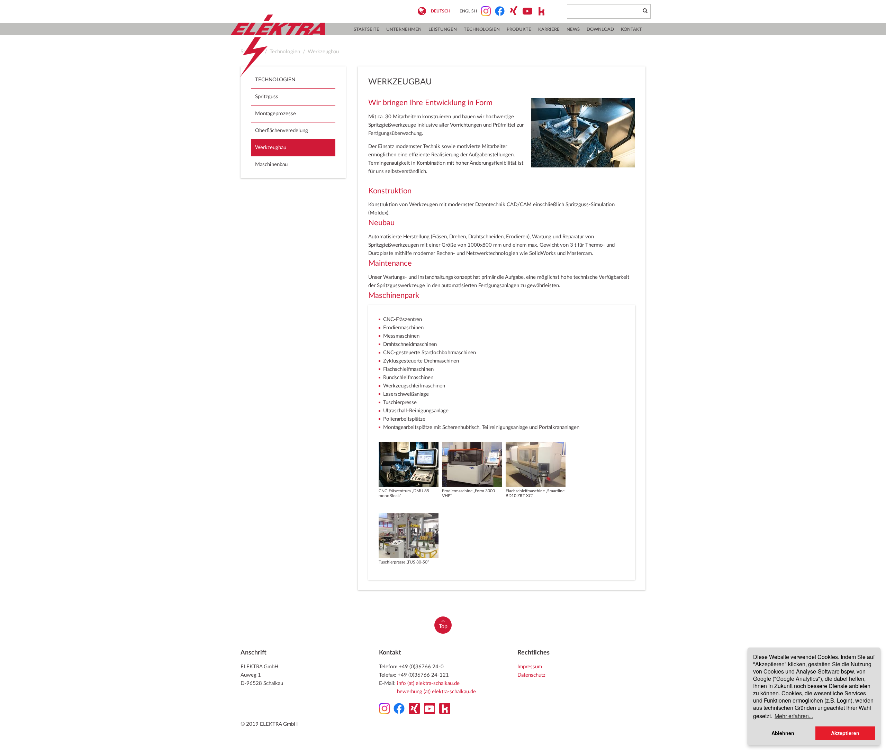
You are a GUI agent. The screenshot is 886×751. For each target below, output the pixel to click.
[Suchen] (645, 11)
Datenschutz (531, 675)
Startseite (366, 29)
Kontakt (631, 29)
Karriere (549, 29)
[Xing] (511, 11)
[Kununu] (539, 11)
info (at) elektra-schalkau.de (428, 683)
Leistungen (442, 29)
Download (600, 29)
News (573, 29)
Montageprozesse (275, 113)
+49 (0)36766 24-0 (421, 666)
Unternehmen (404, 29)
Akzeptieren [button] (845, 733)
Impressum (529, 666)
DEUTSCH (440, 11)
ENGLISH (468, 11)
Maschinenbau (271, 164)
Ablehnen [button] (782, 733)
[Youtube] (525, 11)
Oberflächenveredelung (281, 130)
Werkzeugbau (323, 51)
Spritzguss (266, 96)
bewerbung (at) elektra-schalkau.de (436, 691)
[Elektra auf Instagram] (484, 11)
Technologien (482, 29)
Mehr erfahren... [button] (794, 716)
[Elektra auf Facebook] (498, 11)
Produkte (519, 29)
